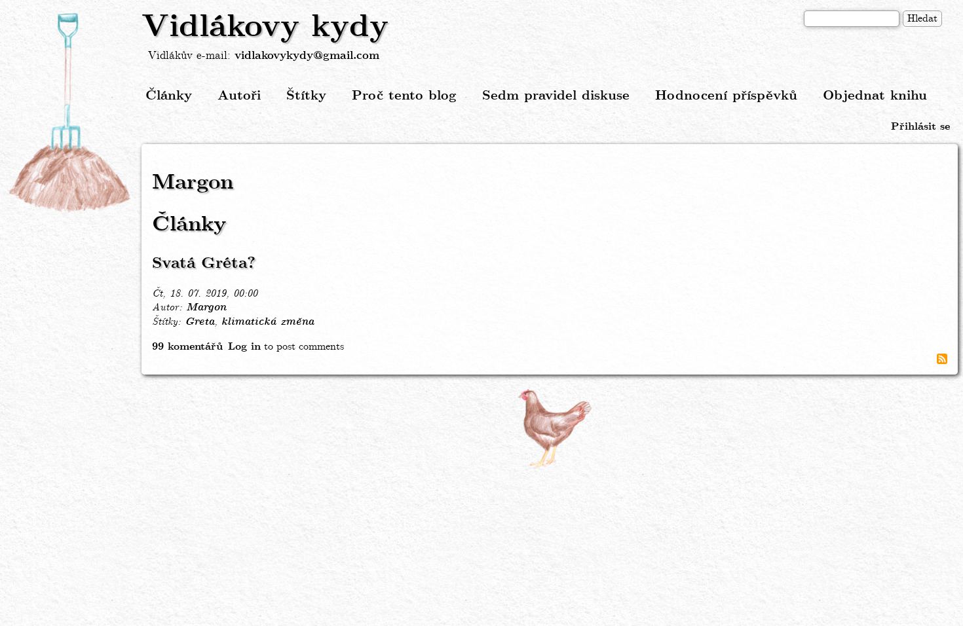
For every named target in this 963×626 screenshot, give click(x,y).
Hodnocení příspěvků (726, 96)
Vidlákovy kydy (265, 27)
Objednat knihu (875, 96)
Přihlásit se (920, 127)
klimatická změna (267, 322)
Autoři (239, 96)
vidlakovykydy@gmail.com (307, 56)
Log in (244, 347)
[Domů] (71, 113)
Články (168, 96)
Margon (206, 308)
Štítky (306, 96)
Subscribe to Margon (942, 359)
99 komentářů (187, 347)
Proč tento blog (404, 96)
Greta (199, 322)
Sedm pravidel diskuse (556, 96)
